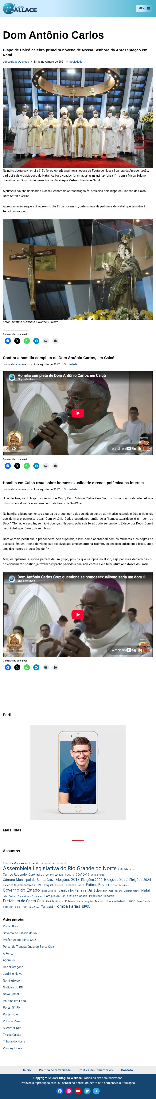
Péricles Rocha (55, 901)
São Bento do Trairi (15, 907)
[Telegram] (96, 1091)
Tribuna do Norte (14, 1041)
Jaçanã (119, 891)
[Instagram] (68, 1091)
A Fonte (8, 953)
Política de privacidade (55, 1070)
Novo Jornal (11, 994)
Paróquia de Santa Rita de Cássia (66, 896)
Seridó (131, 901)
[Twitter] (87, 1091)
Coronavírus (36, 874)
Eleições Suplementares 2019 (22, 885)
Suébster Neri (12, 1028)
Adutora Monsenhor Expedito (21, 863)
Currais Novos (97, 875)
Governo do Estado (21, 890)
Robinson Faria (74, 901)
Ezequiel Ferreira (53, 885)
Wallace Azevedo (18, 61)
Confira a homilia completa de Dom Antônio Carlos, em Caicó (58, 358)
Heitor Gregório (13, 967)
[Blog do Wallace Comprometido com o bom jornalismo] (20, 8)
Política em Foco (14, 1001)
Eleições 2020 (91, 880)
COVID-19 (82, 874)
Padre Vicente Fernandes (30, 896)
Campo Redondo (15, 874)
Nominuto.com (12, 980)
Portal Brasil (11, 926)
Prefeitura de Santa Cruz (24, 901)
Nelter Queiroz (9, 896)
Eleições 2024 (140, 880)
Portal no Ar (11, 1014)
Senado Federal (116, 901)
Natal (145, 890)
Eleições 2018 (68, 879)
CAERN (123, 869)
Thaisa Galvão (12, 1035)
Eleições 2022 (116, 879)
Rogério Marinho (95, 901)
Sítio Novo (34, 907)
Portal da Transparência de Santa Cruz (28, 946)
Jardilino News (12, 973)
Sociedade (75, 61)
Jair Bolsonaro (97, 890)
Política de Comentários (96, 1070)
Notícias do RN (13, 987)
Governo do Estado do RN (20, 933)
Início (27, 1070)
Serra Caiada (143, 901)
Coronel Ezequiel (54, 874)
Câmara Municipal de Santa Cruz (28, 880)
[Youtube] (78, 1091)
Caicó (132, 869)
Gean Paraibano (121, 885)
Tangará (47, 907)
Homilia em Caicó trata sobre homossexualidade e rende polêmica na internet (73, 483)
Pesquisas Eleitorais (102, 896)
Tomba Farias (67, 906)
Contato (127, 1070)
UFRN (86, 907)
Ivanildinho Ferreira (72, 890)
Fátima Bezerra (98, 885)
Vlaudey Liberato (14, 1048)
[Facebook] (59, 1091)
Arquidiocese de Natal (53, 863)
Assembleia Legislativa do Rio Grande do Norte (60, 868)
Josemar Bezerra (131, 891)
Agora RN (9, 960)
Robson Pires (12, 1021)
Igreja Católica (48, 890)
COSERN (69, 874)
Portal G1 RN (11, 1007)
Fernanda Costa (74, 885)
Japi (110, 890)
